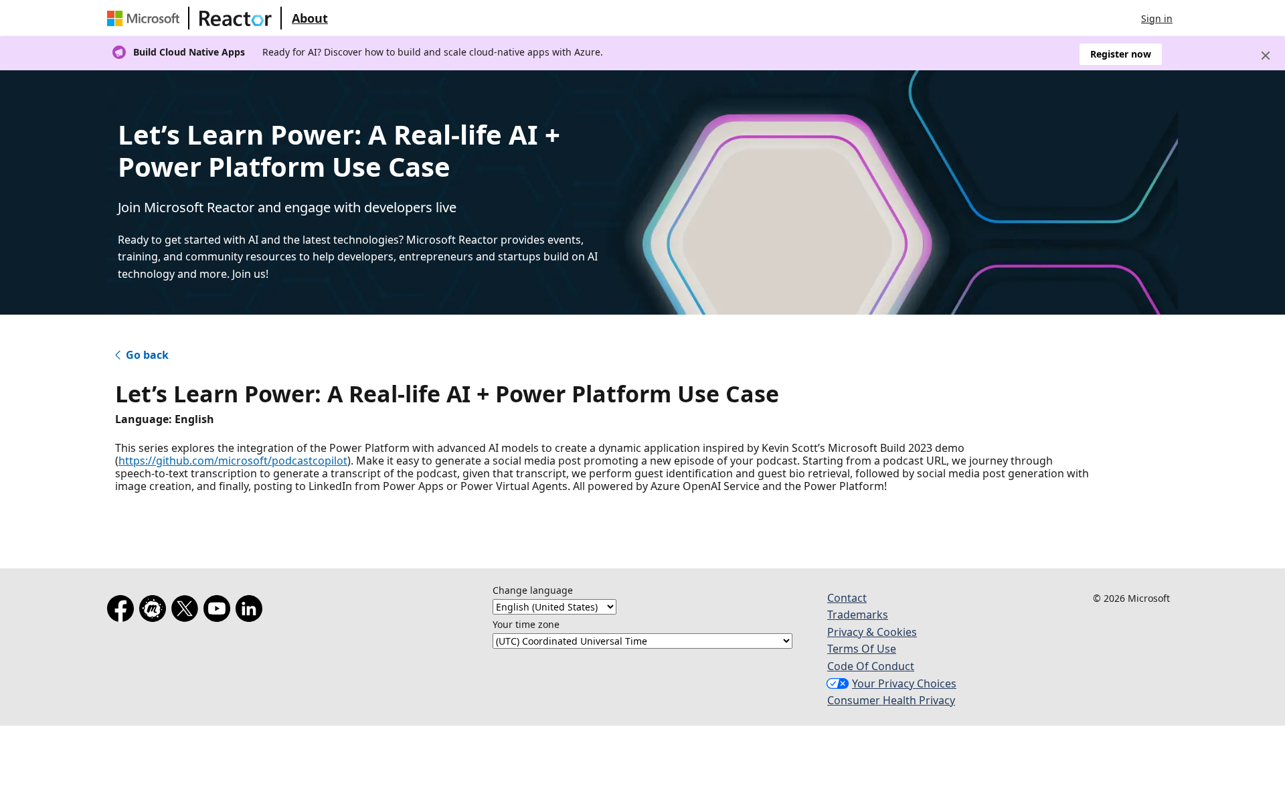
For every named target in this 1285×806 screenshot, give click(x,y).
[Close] (1265, 55)
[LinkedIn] (252, 611)
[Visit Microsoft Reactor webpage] (235, 18)
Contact (847, 597)
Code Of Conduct (870, 666)
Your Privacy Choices (904, 683)
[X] (187, 611)
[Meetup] (155, 611)
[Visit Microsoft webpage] (146, 18)
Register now (1120, 54)
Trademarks (857, 614)
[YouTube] (219, 611)
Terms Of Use (861, 648)
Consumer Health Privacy (891, 700)
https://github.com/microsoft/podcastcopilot (232, 460)
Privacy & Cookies (872, 632)
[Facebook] (123, 611)
